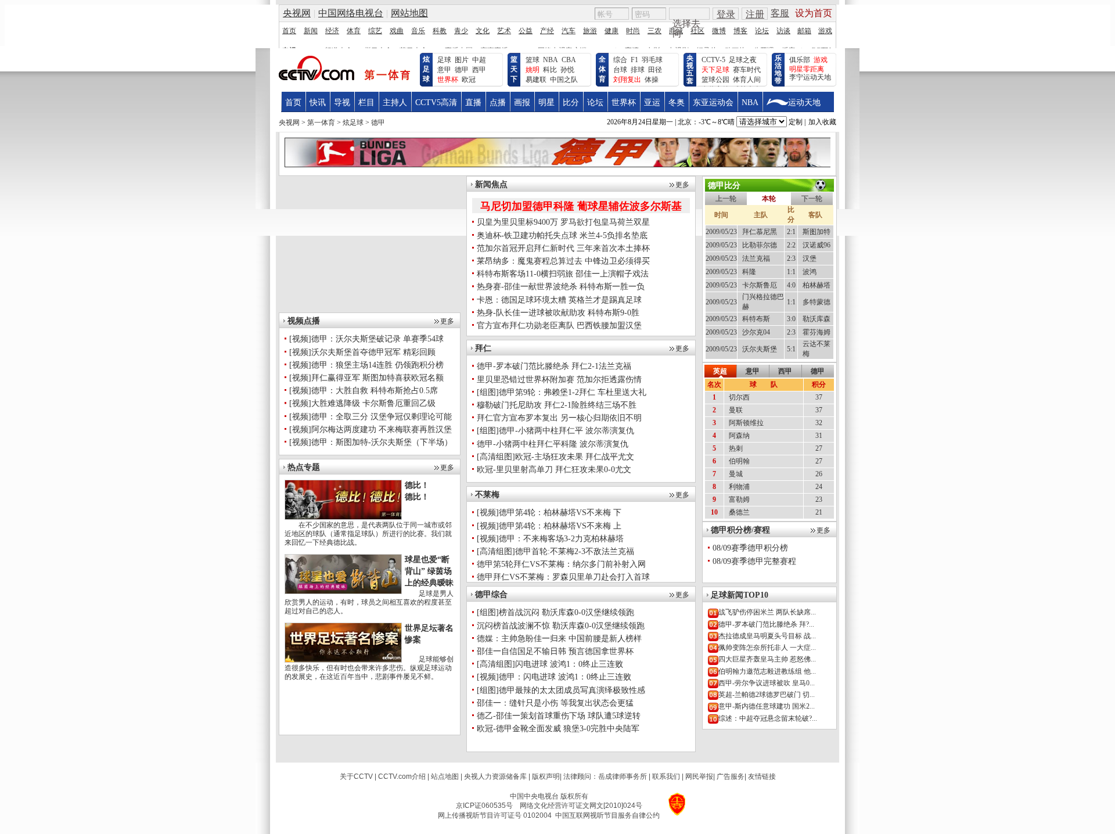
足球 (444, 60)
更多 (447, 321)
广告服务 (730, 776)
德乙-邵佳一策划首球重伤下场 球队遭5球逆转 (559, 715)
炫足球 (426, 69)
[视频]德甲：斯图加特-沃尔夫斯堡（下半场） (370, 442)
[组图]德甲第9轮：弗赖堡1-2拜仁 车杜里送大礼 (561, 392)
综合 (620, 60)
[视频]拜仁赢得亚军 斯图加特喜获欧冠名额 (366, 377)
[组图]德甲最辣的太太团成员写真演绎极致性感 (561, 690)
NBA (550, 60)
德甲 (462, 70)
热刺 (736, 448)
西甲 (479, 70)
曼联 (736, 410)
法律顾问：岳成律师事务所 (605, 776)
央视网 (289, 122)
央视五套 (689, 69)
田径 (655, 70)
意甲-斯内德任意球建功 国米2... (766, 706)
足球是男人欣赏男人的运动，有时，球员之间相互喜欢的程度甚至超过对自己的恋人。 (369, 602)
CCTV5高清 (436, 102)
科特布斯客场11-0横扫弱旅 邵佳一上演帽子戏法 (563, 273)
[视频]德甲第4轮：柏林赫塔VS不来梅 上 (549, 526)
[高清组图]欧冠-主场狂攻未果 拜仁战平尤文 (555, 456)
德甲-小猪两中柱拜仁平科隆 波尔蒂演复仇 (552, 444)
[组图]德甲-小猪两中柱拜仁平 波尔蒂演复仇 (555, 430)
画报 (522, 102)
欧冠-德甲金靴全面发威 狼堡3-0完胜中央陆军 (558, 728)
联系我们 (666, 776)
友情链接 (762, 776)
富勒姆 (739, 499)
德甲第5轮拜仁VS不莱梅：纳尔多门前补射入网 (561, 564)
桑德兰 (739, 512)
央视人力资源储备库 (495, 776)
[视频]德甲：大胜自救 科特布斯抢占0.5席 (363, 390)
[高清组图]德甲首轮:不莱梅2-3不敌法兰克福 (555, 551)
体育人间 (747, 80)
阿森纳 (739, 436)
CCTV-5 (713, 60)
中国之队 (564, 80)
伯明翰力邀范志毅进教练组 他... (767, 671)
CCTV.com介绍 (402, 776)
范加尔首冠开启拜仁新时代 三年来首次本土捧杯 (563, 248)
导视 (342, 102)
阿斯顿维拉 (746, 423)
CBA (569, 60)
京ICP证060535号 (484, 805)
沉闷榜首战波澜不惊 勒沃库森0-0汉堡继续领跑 (561, 625)
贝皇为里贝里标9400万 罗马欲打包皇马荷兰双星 (563, 222)
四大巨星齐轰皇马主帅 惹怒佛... (767, 659)
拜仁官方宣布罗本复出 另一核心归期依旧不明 (559, 418)
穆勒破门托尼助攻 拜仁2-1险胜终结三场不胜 (556, 405)
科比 (550, 70)
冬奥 (676, 102)
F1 (634, 60)
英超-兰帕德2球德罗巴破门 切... (766, 695)
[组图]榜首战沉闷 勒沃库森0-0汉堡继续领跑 (555, 612)
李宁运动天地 (810, 77)
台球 (620, 70)
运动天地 (804, 102)
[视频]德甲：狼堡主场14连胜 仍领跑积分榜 (366, 365)
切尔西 (739, 397)
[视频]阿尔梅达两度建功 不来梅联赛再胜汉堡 (370, 429)
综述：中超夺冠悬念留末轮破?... (767, 718)
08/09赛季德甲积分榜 (750, 548)
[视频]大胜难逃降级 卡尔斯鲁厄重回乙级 (362, 403)
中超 (479, 60)
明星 (546, 102)
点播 (498, 102)
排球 (638, 70)
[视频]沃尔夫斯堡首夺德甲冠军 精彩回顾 (362, 352)
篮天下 (513, 69)
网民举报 (699, 776)
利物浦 (739, 487)
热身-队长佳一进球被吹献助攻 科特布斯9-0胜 (558, 312)
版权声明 (546, 776)
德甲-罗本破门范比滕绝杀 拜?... (766, 624)
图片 (462, 60)
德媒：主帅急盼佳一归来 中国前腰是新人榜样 (559, 638)
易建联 (536, 80)
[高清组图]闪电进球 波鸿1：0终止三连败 (550, 664)
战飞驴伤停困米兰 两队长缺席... (767, 612)
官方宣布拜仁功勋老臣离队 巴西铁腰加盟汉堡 (559, 325)
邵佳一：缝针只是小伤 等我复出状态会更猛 (555, 703)
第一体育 (321, 122)
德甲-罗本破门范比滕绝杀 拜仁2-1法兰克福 (554, 366)
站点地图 (445, 776)
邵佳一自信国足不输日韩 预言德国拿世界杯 (555, 651)
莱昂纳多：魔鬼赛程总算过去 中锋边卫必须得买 (563, 261)
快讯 (318, 102)
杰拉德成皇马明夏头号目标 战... (767, 636)
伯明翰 (739, 461)
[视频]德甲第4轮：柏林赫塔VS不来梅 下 (549, 512)
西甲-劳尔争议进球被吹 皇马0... (766, 683)
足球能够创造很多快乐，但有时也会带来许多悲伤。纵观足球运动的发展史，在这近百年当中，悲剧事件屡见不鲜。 (369, 668)
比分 (571, 102)
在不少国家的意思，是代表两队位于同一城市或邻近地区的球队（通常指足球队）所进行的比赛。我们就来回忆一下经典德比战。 (368, 534)
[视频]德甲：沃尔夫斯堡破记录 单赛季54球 (366, 339)
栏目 (366, 102)
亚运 (652, 102)
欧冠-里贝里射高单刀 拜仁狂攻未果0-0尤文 (554, 469)
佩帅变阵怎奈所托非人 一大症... (767, 648)
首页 (293, 102)
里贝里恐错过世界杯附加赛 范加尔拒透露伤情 (559, 379)
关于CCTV (356, 776)
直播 (473, 102)
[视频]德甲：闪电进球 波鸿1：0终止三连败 (554, 677)
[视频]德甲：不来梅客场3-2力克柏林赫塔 (550, 538)
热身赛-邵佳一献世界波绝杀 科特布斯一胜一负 (561, 286)
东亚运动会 (713, 102)
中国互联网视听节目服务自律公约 (607, 815)
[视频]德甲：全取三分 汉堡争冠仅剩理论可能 (370, 416)
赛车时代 (747, 70)
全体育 (602, 69)
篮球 (532, 60)
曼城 (736, 474)
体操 (652, 80)
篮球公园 (715, 80)
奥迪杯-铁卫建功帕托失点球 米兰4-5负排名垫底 (562, 235)
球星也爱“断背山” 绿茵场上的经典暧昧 (429, 571)
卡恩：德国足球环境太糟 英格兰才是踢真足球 (559, 300)
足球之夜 (743, 60)
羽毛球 (652, 60)
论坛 (595, 102)
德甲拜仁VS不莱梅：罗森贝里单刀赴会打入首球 (563, 577)
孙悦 (567, 70)
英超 (720, 371)
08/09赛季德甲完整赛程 (754, 561)
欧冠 (469, 80)
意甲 (444, 70)
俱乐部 (799, 60)
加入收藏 (822, 122)
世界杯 (624, 102)
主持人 (395, 102)
